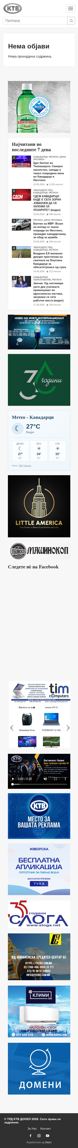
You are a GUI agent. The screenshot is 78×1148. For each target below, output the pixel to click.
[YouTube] (47, 1135)
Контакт (45, 1128)
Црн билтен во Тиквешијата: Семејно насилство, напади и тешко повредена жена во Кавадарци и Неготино (48, 171)
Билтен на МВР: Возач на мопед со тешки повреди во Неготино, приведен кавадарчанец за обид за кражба (49, 230)
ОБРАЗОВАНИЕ (42, 279)
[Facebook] (30, 1135)
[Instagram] (39, 1135)
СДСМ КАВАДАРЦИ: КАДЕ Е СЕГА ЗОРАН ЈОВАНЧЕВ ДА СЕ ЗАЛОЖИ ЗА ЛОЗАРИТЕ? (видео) (47, 203)
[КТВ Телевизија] (32, 8)
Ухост (48, 1142)
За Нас (32, 1128)
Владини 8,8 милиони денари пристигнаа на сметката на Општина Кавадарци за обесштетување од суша (49, 260)
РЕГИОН (53, 157)
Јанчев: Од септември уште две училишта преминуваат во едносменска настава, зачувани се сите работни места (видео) (48, 292)
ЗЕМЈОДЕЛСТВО (43, 190)
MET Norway (25, 465)
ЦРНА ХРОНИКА (53, 220)
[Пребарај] (71, 20)
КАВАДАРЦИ (40, 157)
